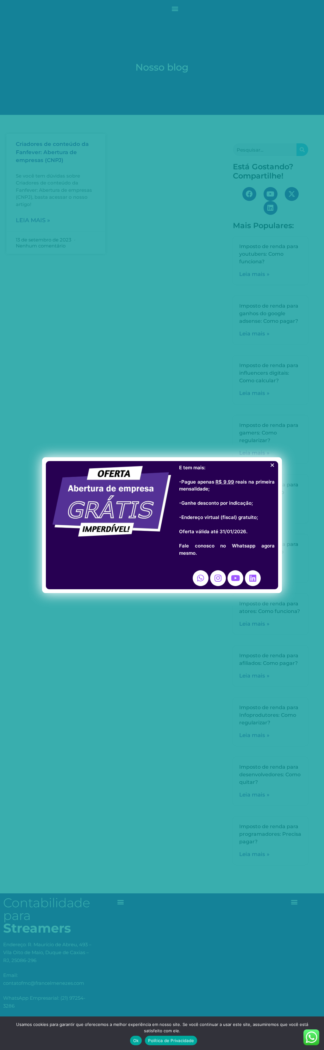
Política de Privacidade (171, 1040)
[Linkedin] (253, 578)
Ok (136, 1040)
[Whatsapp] (201, 578)
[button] (272, 465)
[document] (162, 525)
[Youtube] (235, 578)
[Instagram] (218, 578)
